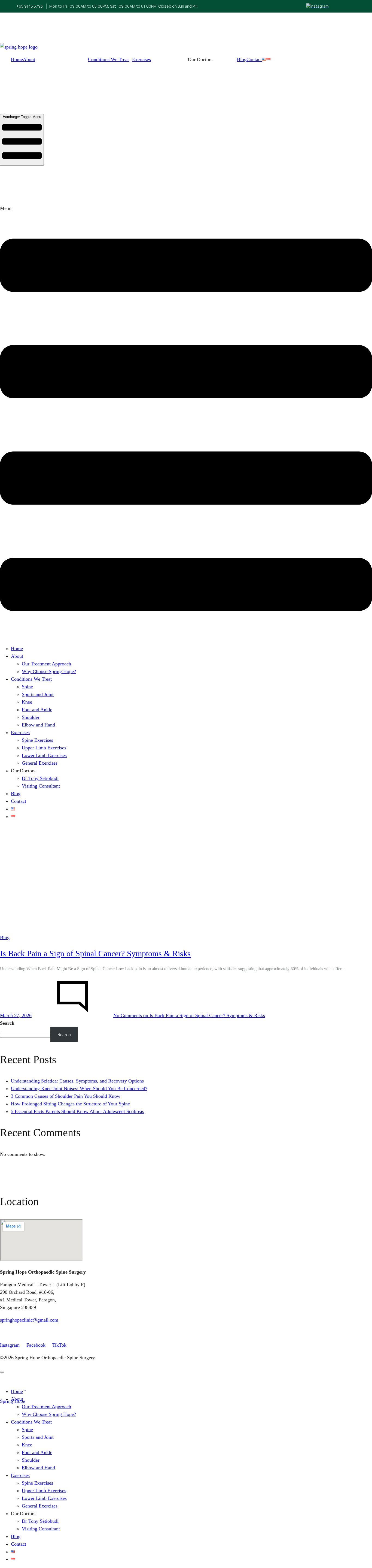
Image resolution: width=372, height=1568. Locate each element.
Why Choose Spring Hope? (49, 671)
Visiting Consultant (41, 786)
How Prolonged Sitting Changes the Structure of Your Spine (70, 1103)
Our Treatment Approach (46, 664)
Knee (27, 702)
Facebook (35, 1345)
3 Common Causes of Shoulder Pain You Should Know (65, 1096)
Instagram (10, 1345)
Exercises (141, 59)
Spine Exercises (37, 740)
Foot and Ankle (37, 709)
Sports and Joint (38, 694)
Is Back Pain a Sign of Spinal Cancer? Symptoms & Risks (95, 953)
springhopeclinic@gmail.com (29, 1320)
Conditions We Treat (108, 59)
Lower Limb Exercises (44, 755)
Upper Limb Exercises (44, 747)
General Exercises (39, 763)
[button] (186, 422)
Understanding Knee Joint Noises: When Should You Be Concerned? (79, 1088)
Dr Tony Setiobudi (40, 778)
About (29, 59)
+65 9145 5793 (29, 6)
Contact (254, 59)
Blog (241, 59)
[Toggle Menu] (2, 1372)
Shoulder (30, 717)
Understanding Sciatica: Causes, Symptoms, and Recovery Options (77, 1081)
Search (7, 1023)
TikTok (59, 1345)
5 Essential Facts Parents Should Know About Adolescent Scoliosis (77, 1111)
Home (17, 59)
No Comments (189, 1015)
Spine (27, 686)
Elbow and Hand (38, 725)
